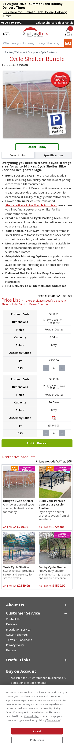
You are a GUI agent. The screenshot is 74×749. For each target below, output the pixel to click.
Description (18, 155)
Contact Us (13, 619)
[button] (37, 605)
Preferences (37, 740)
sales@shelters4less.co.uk (54, 22)
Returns (11, 650)
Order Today (37, 147)
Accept (37, 731)
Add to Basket (37, 443)
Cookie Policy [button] (31, 716)
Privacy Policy (15, 645)
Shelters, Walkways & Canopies (21, 52)
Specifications (53, 155)
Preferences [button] (53, 720)
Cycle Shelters (48, 52)
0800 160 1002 (11, 22)
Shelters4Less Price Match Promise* (31, 205)
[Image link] (35, 32)
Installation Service (18, 629)
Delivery (11, 624)
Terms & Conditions (19, 640)
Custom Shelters (17, 634)
